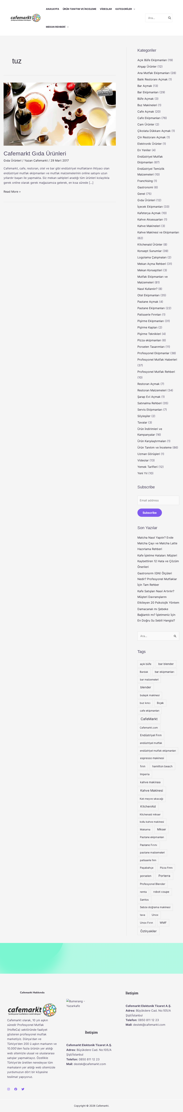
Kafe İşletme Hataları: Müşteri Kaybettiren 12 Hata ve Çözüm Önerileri (158, 561)
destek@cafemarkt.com (90, 1064)
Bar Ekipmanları (148, 92)
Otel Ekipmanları (148, 295)
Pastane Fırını (148, 845)
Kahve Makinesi (151, 790)
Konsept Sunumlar (149, 251)
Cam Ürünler (145, 124)
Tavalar (142, 422)
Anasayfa (52, 9)
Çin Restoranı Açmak (151, 137)
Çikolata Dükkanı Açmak (154, 131)
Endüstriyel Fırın (151, 735)
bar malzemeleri (149, 679)
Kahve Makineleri (148, 226)
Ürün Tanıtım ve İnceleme (79, 9)
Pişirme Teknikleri (149, 334)
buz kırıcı (145, 702)
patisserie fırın (148, 860)
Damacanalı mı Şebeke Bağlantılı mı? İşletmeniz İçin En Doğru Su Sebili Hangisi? (156, 614)
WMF (163, 922)
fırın (142, 766)
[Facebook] (15, 1089)
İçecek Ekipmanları (150, 206)
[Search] (169, 18)
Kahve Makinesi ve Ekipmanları (158, 232)
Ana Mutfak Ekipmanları (153, 73)
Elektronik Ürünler (149, 143)
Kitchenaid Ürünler (149, 244)
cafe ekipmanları (149, 710)
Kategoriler (123, 9)
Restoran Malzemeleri (152, 390)
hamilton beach (162, 766)
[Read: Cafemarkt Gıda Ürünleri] (60, 114)
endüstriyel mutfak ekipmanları (158, 750)
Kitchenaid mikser (150, 814)
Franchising (145, 181)
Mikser (161, 829)
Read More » (12, 191)
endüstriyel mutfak (151, 743)
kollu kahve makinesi (152, 821)
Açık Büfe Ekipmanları (152, 60)
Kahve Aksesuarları (150, 219)
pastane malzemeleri (152, 852)
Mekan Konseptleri (149, 270)
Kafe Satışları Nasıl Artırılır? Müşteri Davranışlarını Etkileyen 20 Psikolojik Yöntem (158, 596)
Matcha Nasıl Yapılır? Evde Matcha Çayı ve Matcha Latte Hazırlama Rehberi (157, 543)
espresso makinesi (152, 758)
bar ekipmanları (164, 671)
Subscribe (150, 512)
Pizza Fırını (166, 867)
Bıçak (160, 703)
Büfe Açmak (145, 98)
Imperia (144, 774)
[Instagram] (8, 1089)
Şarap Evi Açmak (148, 396)
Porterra (164, 876)
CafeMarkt (149, 719)
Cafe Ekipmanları (148, 118)
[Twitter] (22, 1089)
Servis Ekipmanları (149, 409)
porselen (145, 876)
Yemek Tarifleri (147, 467)
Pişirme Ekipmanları (150, 321)
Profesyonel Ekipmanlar (153, 353)
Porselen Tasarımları (151, 346)
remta (143, 891)
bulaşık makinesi (150, 695)
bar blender (166, 664)
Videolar (106, 9)
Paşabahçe (146, 867)
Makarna (145, 829)
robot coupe (161, 891)
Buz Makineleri (147, 105)
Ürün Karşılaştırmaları (151, 441)
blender (145, 687)
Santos (144, 899)
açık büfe (145, 664)
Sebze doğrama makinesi (155, 907)
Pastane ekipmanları (152, 837)
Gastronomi (145, 187)
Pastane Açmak (147, 301)
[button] (133, 9)
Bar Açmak (144, 86)
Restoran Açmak (148, 384)
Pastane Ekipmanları (151, 308)
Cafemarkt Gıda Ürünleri (35, 153)
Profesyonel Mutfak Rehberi (156, 371)
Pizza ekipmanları (149, 340)
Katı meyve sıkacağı (151, 798)
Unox (155, 915)
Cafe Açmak (145, 111)
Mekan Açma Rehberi (151, 264)
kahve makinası (150, 782)
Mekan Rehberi (55, 26)
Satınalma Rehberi (149, 403)
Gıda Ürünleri (12, 160)
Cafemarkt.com (149, 727)
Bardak (144, 671)
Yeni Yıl (142, 473)
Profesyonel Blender (152, 884)
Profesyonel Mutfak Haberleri (157, 359)
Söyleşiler (143, 416)
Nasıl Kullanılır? (147, 289)
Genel (141, 193)
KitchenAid (148, 806)
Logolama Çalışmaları (152, 257)
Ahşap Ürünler (147, 66)
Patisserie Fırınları (149, 314)
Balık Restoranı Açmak (152, 79)
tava (142, 914)
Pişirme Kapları (147, 327)
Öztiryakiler (148, 931)
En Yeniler (144, 150)
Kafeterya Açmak (149, 213)
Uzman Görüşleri (148, 454)
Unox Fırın (146, 922)
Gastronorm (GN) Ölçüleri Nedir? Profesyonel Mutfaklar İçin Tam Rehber (157, 578)
